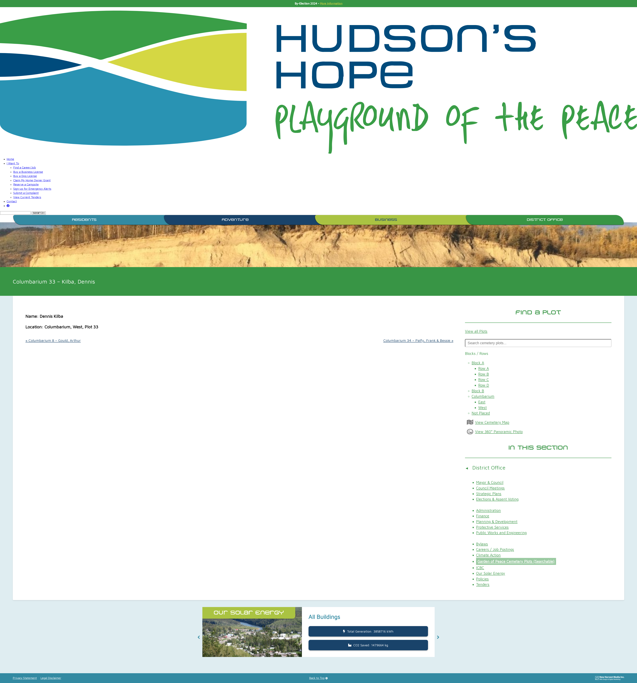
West (482, 407)
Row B (483, 374)
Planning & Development (496, 521)
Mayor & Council (489, 482)
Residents (84, 219)
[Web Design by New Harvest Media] (609, 679)
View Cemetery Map (492, 422)
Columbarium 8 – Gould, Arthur (53, 340)
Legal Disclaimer (50, 678)
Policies (482, 579)
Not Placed (481, 413)
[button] (199, 637)
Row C (483, 379)
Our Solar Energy (490, 573)
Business (386, 219)
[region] (318, 637)
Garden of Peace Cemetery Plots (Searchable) (516, 561)
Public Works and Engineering (501, 532)
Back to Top (317, 678)
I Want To (13, 163)
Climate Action (488, 555)
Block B (478, 391)
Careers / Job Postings (495, 549)
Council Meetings (490, 488)
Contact (12, 201)
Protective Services (492, 527)
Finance (482, 516)
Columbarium (483, 396)
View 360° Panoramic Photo (499, 431)
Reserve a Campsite (26, 184)
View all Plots (476, 331)
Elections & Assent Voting (497, 499)
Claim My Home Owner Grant (32, 180)
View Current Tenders (27, 197)
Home (10, 159)
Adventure (235, 219)
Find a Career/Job (24, 167)
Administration (488, 510)
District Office (545, 219)
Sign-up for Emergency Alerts (32, 188)
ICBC (480, 567)
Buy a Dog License (25, 176)
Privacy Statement (25, 678)
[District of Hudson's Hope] (318, 82)
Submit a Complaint (26, 193)
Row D (483, 385)
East (481, 402)
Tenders (482, 584)
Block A (478, 362)
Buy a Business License (28, 172)
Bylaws (482, 544)
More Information (331, 3)
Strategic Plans (488, 493)
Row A (483, 368)
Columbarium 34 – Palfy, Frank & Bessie (418, 340)
